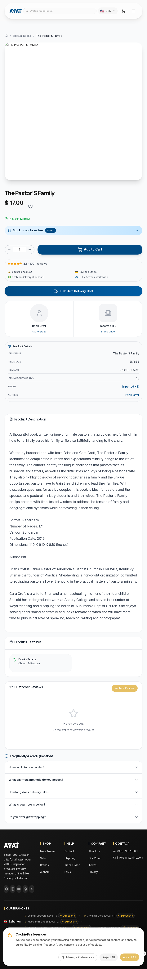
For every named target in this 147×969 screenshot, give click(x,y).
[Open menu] (133, 11)
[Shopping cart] (123, 11)
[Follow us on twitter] (31, 889)
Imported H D (130, 386)
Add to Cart (93, 249)
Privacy (93, 871)
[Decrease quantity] (9, 249)
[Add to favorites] (30, 206)
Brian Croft (132, 395)
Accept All (129, 957)
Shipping (70, 858)
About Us (94, 851)
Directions (69, 915)
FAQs (68, 871)
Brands (44, 865)
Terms (92, 865)
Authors (45, 871)
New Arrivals (48, 851)
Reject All (109, 957)
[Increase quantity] (30, 249)
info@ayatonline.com (130, 857)
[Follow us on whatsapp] (25, 889)
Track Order (72, 865)
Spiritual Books (22, 35)
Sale (43, 858)
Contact (69, 851)
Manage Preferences (80, 957)
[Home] (6, 35)
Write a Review (125, 688)
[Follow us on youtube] (18, 889)
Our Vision (95, 858)
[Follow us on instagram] (12, 889)
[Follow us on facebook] (6, 889)
